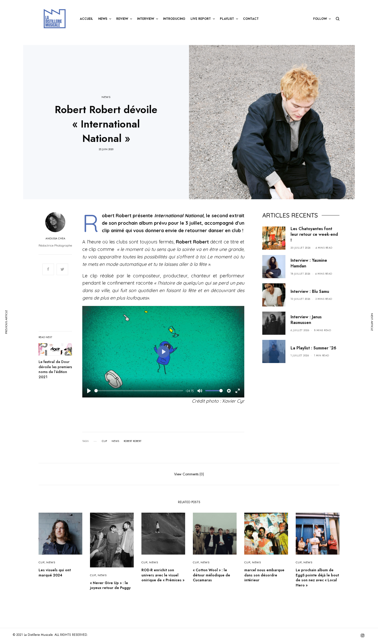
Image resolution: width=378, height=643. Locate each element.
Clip (104, 441)
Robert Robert (132, 441)
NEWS (106, 97)
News (115, 441)
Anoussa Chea (55, 238)
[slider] (138, 390)
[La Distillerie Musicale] (55, 19)
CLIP (41, 562)
